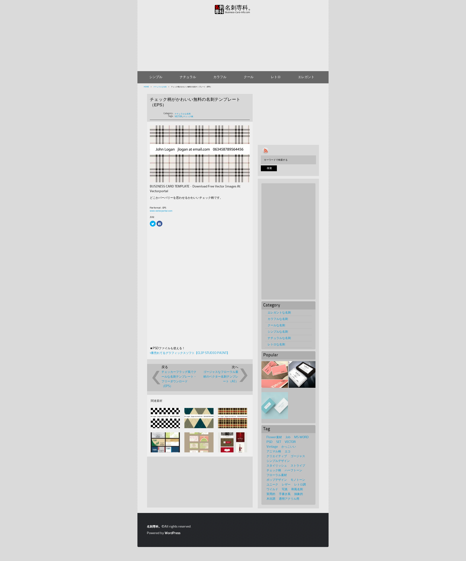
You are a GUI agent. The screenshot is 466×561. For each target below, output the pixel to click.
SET (278, 442)
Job (288, 437)
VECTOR (178, 117)
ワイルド (272, 489)
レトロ (276, 77)
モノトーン (298, 479)
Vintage (272, 446)
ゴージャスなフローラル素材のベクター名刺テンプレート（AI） (220, 376)
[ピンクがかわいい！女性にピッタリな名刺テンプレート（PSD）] (274, 374)
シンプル (155, 77)
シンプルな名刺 (278, 331)
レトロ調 (300, 484)
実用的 (270, 494)
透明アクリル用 (289, 498)
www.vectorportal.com (161, 211)
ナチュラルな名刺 (160, 87)
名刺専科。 (239, 7)
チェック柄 (188, 117)
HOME (146, 87)
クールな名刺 (276, 325)
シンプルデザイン (278, 460)
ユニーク (272, 484)
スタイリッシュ (276, 465)
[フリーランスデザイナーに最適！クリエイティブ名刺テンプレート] (302, 374)
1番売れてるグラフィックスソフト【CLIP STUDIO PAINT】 (190, 353)
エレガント (306, 77)
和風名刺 (297, 489)
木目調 (270, 498)
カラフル (219, 77)
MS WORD (301, 437)
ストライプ (298, 465)
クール (249, 77)
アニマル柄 (273, 451)
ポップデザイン (276, 479)
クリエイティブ (276, 456)
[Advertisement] (233, 42)
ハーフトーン (293, 470)
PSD (269, 442)
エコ (288, 451)
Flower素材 (274, 437)
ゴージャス (298, 456)
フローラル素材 (276, 475)
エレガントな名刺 (279, 312)
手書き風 (285, 494)
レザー (286, 484)
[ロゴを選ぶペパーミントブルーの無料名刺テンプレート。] (274, 405)
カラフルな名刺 (278, 319)
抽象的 (298, 494)
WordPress (172, 533)
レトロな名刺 (276, 344)
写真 (285, 489)
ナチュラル (188, 77)
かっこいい (288, 446)
